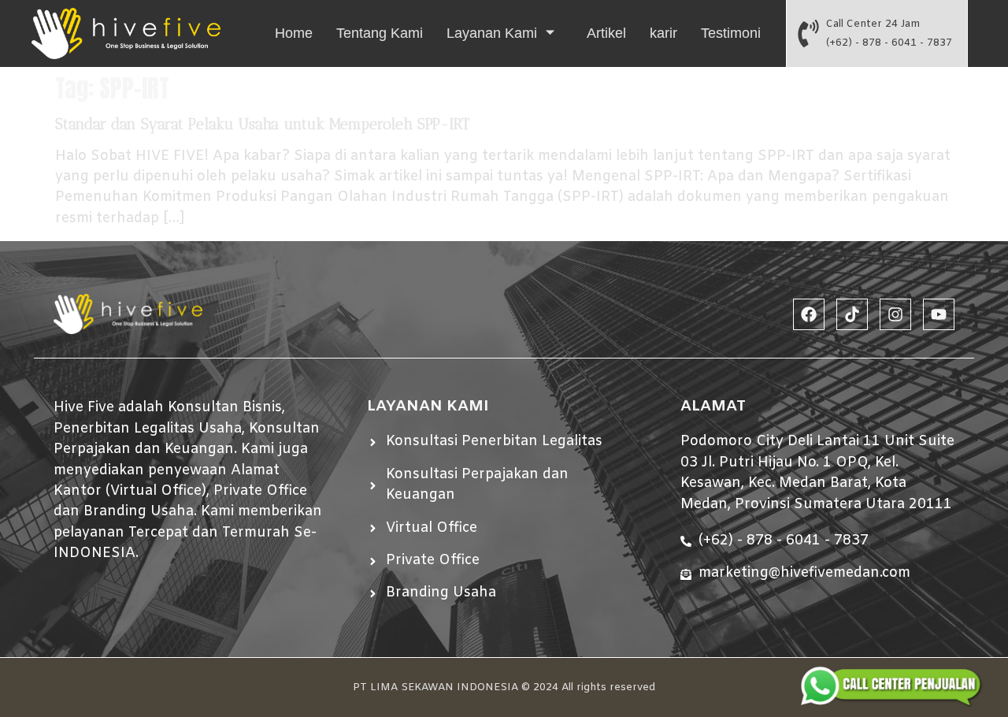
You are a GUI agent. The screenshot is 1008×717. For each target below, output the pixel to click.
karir (663, 33)
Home (294, 33)
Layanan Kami (492, 33)
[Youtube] (938, 314)
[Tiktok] (852, 314)
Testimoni (731, 33)
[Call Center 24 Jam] (808, 33)
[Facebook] (809, 314)
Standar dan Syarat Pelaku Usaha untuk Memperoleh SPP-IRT (262, 124)
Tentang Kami (379, 33)
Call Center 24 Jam (873, 24)
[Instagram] (895, 314)
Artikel (606, 33)
